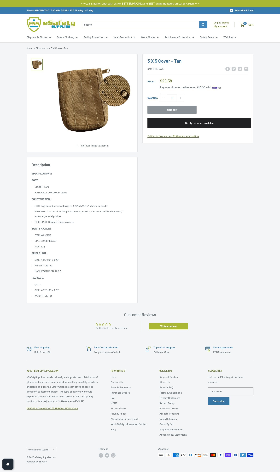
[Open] (7, 464)
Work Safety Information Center (129, 424)
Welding (228, 37)
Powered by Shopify (37, 461)
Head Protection (122, 37)
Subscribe (219, 401)
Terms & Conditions (170, 392)
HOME (114, 403)
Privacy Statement (169, 397)
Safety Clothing (65, 37)
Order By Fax (166, 424)
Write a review (168, 326)
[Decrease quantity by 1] (163, 98)
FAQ (113, 397)
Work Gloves (148, 37)
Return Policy (167, 403)
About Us (164, 382)
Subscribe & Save (244, 10)
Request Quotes (168, 376)
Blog (113, 429)
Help (113, 376)
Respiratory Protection (177, 37)
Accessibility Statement (173, 434)
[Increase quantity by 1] (180, 98)
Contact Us (117, 382)
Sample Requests (121, 387)
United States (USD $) (38, 449)
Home (30, 48)
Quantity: (152, 97)
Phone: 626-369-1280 (38, 10)
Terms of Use (118, 408)
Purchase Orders (120, 392)
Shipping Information (171, 429)
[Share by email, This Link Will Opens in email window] (246, 68)
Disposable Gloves (37, 37)
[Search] (203, 24)
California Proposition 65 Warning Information (173, 136)
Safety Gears (207, 37)
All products (42, 48)
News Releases (168, 418)
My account (220, 26)
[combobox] (140, 24)
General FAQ (166, 387)
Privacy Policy (118, 413)
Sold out (172, 109)
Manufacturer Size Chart (124, 418)
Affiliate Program (169, 413)
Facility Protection (93, 37)
